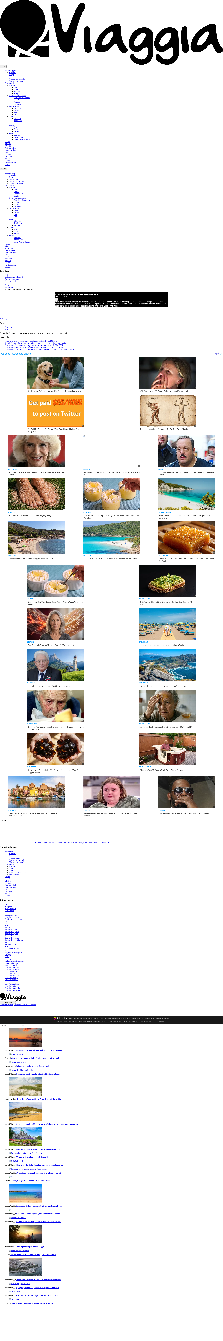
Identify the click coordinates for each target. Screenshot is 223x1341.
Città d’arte (9, 913)
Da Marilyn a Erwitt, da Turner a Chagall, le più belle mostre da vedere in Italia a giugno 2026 (39, 349)
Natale (7, 946)
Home (7, 285)
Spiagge (8, 955)
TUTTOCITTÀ (127, 1018)
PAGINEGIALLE (85, 1018)
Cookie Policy (82, 1021)
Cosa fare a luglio (11, 980)
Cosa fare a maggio (12, 976)
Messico (17, 102)
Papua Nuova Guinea (22, 140)
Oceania (12, 133)
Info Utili (8, 881)
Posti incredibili (10, 148)
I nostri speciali (10, 163)
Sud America (14, 106)
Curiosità (8, 154)
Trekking (8, 959)
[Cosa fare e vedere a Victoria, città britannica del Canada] (114, 1136)
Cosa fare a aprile (11, 973)
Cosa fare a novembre (13, 988)
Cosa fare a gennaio (12, 967)
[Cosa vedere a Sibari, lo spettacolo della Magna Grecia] (114, 1292)
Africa (11, 125)
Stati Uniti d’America (22, 98)
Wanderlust (9, 156)
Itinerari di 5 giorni (11, 936)
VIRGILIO (77, 1018)
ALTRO (3, 169)
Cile (15, 114)
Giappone (17, 119)
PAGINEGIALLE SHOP (97, 1018)
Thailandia (18, 121)
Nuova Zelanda (19, 137)
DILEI (134, 1018)
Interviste (8, 158)
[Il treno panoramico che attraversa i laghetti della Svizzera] (114, 1251)
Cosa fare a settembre (12, 984)
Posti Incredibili (10, 885)
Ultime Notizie (14, 879)
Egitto (16, 129)
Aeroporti (8, 907)
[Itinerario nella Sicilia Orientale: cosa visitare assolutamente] (114, 1161)
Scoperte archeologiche (13, 953)
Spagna (16, 94)
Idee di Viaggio (10, 287)
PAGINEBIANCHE (117, 1018)
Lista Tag (8, 904)
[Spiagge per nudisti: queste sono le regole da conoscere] (114, 1284)
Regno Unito (18, 91)
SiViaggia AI (9, 146)
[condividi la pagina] (56, 299)
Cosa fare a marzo (11, 971)
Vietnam (17, 123)
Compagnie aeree (11, 915)
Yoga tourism (9, 275)
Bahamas (17, 104)
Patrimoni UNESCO (12, 948)
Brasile (16, 110)
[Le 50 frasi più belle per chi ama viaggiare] (114, 1234)
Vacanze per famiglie (17, 79)
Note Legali (67, 1021)
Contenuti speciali (6, 1005)
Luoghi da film (10, 150)
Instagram (8, 329)
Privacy (74, 1021)
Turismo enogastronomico (14, 961)
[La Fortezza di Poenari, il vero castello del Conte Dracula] (114, 1218)
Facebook (8, 327)
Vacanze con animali (16, 81)
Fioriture (8, 923)
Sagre (7, 950)
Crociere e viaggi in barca (14, 919)
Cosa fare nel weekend (13, 917)
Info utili (8, 144)
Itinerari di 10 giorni (12, 938)
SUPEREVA (165, 1018)
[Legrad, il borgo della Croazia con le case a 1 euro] (114, 1177)
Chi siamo (60, 1021)
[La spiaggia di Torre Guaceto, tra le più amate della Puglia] (114, 1193)
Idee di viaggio (10, 71)
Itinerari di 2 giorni (11, 934)
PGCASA (108, 1018)
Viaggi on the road (11, 963)
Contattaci (17, 1005)
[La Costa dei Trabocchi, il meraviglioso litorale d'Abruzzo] (114, 1037)
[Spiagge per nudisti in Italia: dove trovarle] (114, 1062)
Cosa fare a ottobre (11, 986)
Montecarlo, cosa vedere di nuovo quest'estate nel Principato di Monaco (31, 341)
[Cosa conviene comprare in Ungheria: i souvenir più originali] (114, 1054)
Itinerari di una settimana (14, 940)
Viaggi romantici (11, 965)
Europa (12, 85)
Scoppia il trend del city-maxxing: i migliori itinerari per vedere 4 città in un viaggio (35, 343)
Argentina (17, 108)
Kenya (16, 131)
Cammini (12, 73)
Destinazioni (9, 83)
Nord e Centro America (17, 96)
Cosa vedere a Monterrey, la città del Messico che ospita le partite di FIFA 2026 (34, 345)
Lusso (7, 152)
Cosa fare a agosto (11, 982)
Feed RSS (25, 1005)
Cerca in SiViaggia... (8, 1002)
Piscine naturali (10, 281)
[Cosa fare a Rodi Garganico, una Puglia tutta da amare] (114, 1210)
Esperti (7, 160)
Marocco (17, 127)
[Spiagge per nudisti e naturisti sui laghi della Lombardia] (114, 1070)
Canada (17, 100)
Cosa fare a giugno (11, 978)
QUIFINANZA (148, 1018)
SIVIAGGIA (140, 1018)
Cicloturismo (9, 911)
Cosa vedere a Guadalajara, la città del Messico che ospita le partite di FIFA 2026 (34, 347)
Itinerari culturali (11, 930)
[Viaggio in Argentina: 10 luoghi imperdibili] (114, 1153)
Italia (16, 87)
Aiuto (103, 1021)
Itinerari (7, 927)
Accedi (3, 66)
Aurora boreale (10, 909)
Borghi (11, 75)
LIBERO (70, 1018)
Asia (11, 117)
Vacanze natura (14, 77)
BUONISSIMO (157, 1018)
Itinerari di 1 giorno (12, 932)
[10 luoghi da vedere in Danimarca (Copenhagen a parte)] (114, 1169)
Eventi (7, 921)
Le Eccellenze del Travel (14, 277)
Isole (6, 925)
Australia (17, 135)
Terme (7, 957)
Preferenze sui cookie (93, 1021)
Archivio (32, 1005)
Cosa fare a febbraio (12, 969)
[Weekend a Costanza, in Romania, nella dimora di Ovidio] (114, 1267)
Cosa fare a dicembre (12, 990)
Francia (16, 89)
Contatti (7, 165)
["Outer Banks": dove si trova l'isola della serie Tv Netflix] (114, 1086)
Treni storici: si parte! (12, 279)
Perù (15, 112)
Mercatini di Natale (12, 944)
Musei (7, 942)
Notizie (7, 142)
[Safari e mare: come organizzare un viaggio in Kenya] (114, 1299)
